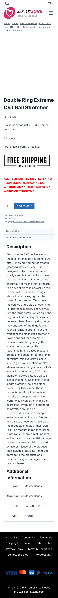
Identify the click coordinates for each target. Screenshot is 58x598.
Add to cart (24, 205)
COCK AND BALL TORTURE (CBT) (28, 221)
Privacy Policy (14, 549)
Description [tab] (13, 231)
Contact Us (29, 537)
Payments (46, 537)
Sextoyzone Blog (18, 554)
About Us (12, 537)
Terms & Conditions (40, 549)
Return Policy (44, 543)
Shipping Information (18, 543)
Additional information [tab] (19, 237)
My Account (43, 554)
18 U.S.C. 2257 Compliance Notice (29, 587)
